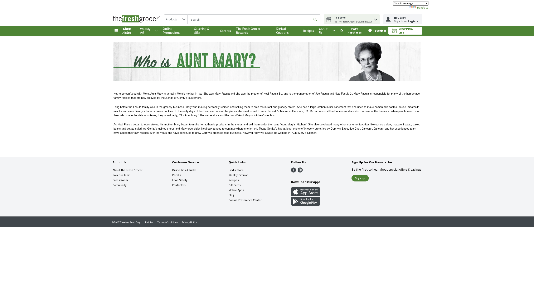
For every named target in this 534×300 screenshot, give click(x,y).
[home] (137, 19)
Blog (231, 195)
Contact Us (179, 185)
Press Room (120, 180)
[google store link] (305, 204)
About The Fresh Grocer (127, 170)
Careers (225, 31)
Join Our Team (121, 175)
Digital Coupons (282, 30)
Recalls (176, 175)
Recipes (308, 31)
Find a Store (236, 170)
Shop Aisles (126, 30)
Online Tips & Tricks (184, 170)
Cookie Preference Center (245, 200)
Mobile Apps (236, 190)
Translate (422, 7)
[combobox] (175, 19)
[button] (375, 18)
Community (120, 185)
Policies (149, 222)
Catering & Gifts (201, 30)
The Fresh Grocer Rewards (248, 30)
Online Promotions (171, 30)
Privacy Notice (189, 222)
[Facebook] (293, 171)
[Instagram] (300, 171)
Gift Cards (235, 185)
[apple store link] (305, 195)
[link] (352, 30)
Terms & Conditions (167, 222)
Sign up (360, 178)
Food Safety (180, 180)
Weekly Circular (238, 175)
